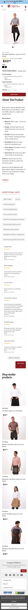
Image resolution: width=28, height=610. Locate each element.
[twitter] (10, 575)
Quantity (4, 90)
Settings (14, 601)
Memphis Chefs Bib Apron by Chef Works (13, 550)
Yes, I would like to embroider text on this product (13, 78)
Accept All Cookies (14, 607)
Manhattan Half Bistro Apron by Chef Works (13, 480)
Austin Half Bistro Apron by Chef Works (12, 515)
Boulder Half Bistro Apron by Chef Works (13, 445)
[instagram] (18, 575)
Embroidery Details (22, 70)
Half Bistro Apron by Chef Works (12, 411)
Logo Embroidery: (7, 82)
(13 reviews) (12, 58)
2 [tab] (15, 47)
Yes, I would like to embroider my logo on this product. (14, 85)
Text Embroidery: (7, 74)
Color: (3, 64)
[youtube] (21, 575)
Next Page (20, 363)
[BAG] (25, 7)
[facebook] (6, 575)
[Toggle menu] (2, 6)
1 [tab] (12, 47)
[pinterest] (14, 575)
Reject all (14, 604)
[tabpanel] (14, 28)
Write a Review (14, 358)
